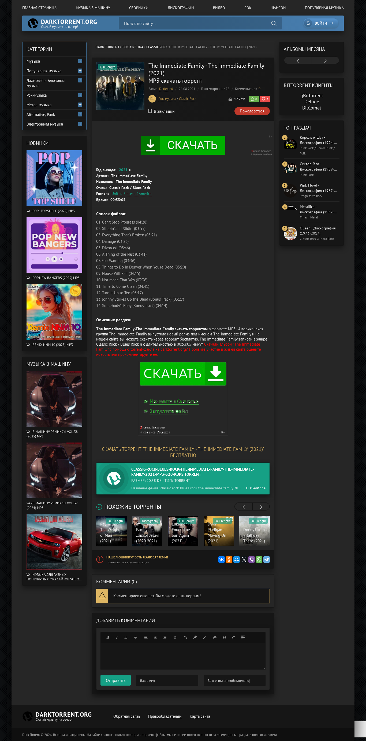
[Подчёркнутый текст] (126, 637)
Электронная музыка (45, 124)
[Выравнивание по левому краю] (146, 637)
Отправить (115, 680)
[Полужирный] (107, 637)
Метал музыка (39, 104)
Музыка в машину (93, 7)
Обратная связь (126, 716)
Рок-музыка (167, 98)
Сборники (138, 7)
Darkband (166, 88)
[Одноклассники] (229, 559)
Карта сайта (200, 716)
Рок (248, 7)
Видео (219, 7)
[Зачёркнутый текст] (136, 637)
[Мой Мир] (236, 559)
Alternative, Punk (41, 114)
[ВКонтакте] (221, 559)
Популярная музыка (324, 7)
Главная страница (39, 7)
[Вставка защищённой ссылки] (195, 637)
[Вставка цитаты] (224, 637)
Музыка (33, 61)
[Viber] (251, 559)
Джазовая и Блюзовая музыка (46, 83)
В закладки (164, 111)
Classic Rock (187, 98)
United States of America (131, 193)
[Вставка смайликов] (175, 637)
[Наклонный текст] (117, 637)
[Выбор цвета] (204, 637)
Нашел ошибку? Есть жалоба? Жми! (137, 557)
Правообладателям (165, 716)
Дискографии (181, 7)
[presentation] (243, 507)
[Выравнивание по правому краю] (165, 637)
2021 (123, 169)
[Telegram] (266, 559)
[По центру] (155, 637)
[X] (244, 559)
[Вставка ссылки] (186, 637)
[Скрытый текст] (215, 637)
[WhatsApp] (259, 559)
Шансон (278, 7)
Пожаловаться (252, 111)
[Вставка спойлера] (243, 637)
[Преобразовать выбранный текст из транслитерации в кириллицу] (234, 637)
